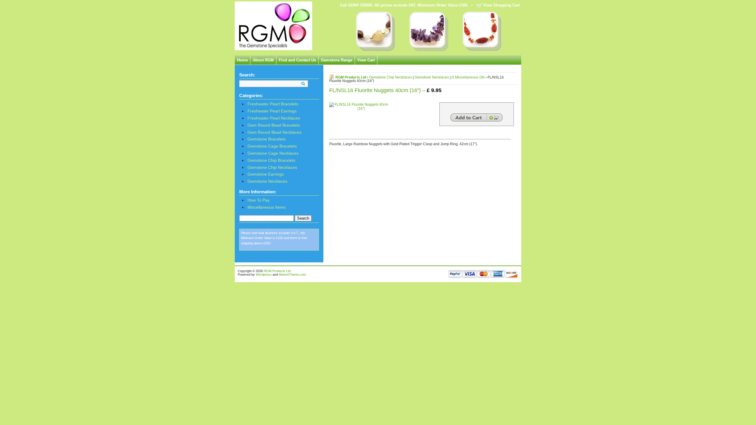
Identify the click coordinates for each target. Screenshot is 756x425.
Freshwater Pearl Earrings (271, 111)
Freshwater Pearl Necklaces (273, 118)
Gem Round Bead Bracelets (273, 125)
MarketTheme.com (292, 274)
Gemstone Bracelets (266, 139)
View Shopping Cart (501, 5)
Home (242, 60)
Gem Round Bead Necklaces (274, 132)
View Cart (366, 60)
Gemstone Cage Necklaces (273, 153)
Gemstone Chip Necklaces (272, 167)
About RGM (263, 60)
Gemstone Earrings (265, 174)
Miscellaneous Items (266, 207)
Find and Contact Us (297, 60)
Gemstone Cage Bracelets (272, 146)
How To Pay (258, 200)
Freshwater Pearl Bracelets (272, 104)
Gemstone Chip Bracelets (271, 160)
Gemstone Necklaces (267, 181)
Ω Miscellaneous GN (468, 77)
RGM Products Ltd (350, 77)
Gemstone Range (336, 60)
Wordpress (264, 274)
